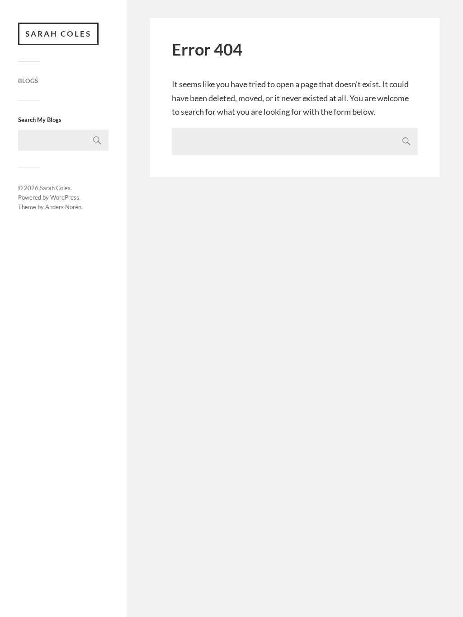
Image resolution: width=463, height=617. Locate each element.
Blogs (28, 80)
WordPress (64, 197)
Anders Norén (63, 206)
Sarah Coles (58, 33)
